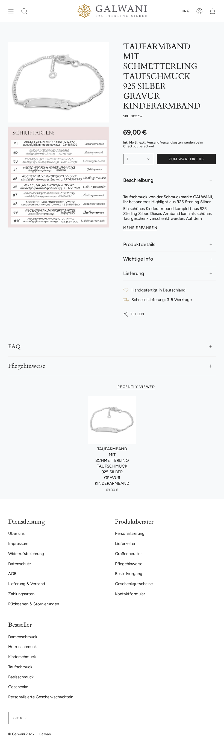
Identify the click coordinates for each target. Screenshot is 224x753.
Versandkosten (171, 142)
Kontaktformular (130, 593)
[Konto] (199, 11)
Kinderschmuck (22, 656)
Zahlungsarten (21, 593)
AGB (12, 573)
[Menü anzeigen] (11, 11)
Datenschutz (19, 563)
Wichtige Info (138, 259)
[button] (24, 11)
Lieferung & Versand (26, 583)
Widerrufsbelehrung (26, 553)
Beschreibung (138, 180)
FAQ (14, 347)
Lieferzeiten (125, 543)
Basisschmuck (21, 677)
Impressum (18, 543)
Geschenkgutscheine (134, 583)
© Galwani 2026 (21, 734)
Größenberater (128, 553)
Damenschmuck (22, 636)
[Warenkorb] (212, 11)
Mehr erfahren (140, 228)
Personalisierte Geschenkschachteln (40, 696)
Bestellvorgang (128, 573)
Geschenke (18, 686)
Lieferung (133, 273)
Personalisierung (130, 533)
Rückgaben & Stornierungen (33, 604)
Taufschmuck (20, 666)
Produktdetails (139, 244)
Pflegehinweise (26, 366)
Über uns (16, 533)
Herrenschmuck (22, 646)
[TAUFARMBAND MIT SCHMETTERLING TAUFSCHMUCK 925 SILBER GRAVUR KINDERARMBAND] (112, 420)
